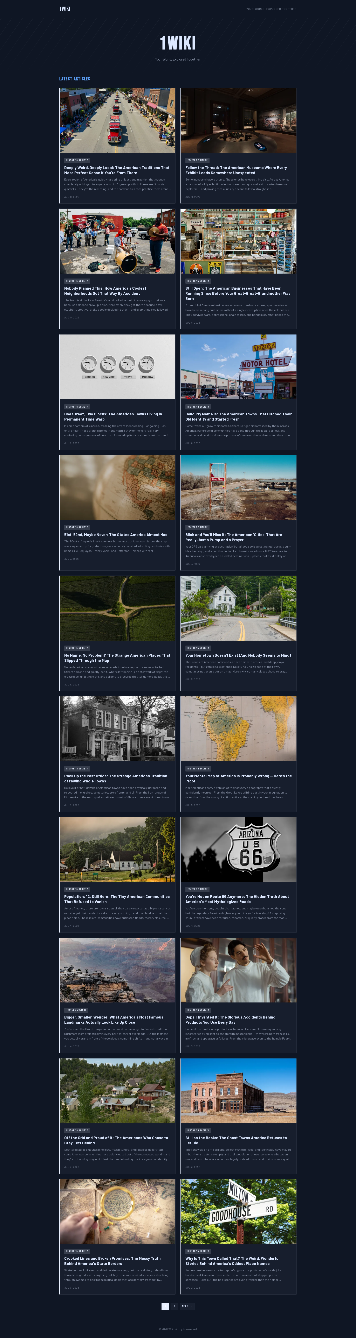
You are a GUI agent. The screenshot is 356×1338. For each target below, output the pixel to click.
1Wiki (64, 9)
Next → (187, 1306)
